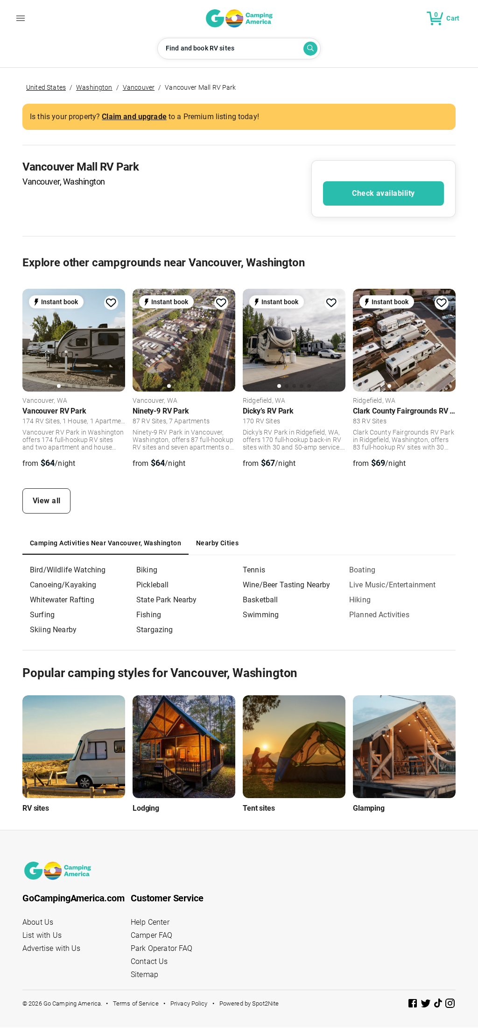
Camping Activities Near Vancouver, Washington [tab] (105, 543)
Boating (362, 569)
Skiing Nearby (53, 629)
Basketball (260, 599)
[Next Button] (114, 341)
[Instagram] (450, 1005)
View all (47, 500)
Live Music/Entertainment (392, 584)
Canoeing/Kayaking (63, 584)
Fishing (148, 614)
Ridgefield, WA (264, 401)
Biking (146, 569)
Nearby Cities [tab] (217, 543)
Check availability (383, 193)
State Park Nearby (166, 599)
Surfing (42, 614)
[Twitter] (426, 1005)
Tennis (254, 569)
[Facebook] (413, 1005)
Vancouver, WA (44, 401)
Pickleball (152, 584)
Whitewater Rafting (62, 599)
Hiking (360, 599)
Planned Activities (379, 614)
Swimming (261, 614)
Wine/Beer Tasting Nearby (286, 584)
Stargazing (154, 629)
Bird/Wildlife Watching (67, 569)
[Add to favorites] (111, 303)
